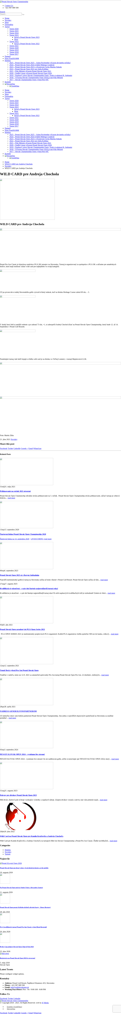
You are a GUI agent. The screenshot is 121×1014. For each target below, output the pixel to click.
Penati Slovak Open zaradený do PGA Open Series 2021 (22, 629)
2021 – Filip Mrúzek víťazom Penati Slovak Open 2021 (30, 71)
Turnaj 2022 (14, 42)
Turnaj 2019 (14, 50)
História (8, 61)
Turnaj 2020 (14, 48)
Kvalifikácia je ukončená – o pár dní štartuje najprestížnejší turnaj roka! (29, 589)
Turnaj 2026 (14, 29)
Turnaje (7, 854)
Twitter (10, 448)
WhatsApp (37, 448)
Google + (24, 448)
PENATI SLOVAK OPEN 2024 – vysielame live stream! (22, 754)
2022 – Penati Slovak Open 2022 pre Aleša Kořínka (28, 69)
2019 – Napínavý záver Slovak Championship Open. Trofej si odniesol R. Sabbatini (40, 75)
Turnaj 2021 (14, 46)
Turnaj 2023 (14, 35)
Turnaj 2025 (14, 31)
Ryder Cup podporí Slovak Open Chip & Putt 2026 (17, 947)
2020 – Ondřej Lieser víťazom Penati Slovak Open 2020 (30, 73)
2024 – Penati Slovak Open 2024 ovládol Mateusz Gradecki (31, 65)
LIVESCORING (37, 539)
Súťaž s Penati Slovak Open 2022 (26, 44)
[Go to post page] (26, 485)
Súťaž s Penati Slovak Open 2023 (26, 37)
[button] (2, 12)
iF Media (45, 1003)
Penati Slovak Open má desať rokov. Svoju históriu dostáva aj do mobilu (24, 868)
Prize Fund (12, 58)
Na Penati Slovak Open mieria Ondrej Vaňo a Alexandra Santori (21, 887)
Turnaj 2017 (14, 54)
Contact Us (9, 6)
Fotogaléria (9, 25)
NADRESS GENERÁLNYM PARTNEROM (18, 711)
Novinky (8, 20)
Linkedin (17, 999)
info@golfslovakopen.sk (20, 987)
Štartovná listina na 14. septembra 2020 (14, 539)
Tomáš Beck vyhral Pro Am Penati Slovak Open (19, 670)
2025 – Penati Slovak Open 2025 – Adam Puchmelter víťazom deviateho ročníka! (40, 63)
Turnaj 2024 (14, 33)
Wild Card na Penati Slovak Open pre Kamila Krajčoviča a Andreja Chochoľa (31, 836)
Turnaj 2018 (14, 52)
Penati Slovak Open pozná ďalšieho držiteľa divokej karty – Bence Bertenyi (25, 907)
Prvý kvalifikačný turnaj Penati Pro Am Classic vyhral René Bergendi (23, 927)
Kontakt (8, 82)
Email (30, 448)
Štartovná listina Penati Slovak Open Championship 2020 (23, 534)
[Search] (23, 14)
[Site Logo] (14, 2)
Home (7, 18)
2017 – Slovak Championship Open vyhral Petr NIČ (29, 80)
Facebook (3, 448)
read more (11, 498)
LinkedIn (17, 448)
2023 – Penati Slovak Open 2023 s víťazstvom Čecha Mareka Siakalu (35, 67)
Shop (7, 22)
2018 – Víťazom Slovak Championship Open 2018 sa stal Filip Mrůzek (36, 78)
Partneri (8, 56)
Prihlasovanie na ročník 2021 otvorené (15, 491)
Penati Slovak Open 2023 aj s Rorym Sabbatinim (19, 575)
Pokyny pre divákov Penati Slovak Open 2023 (18, 795)
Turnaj (7, 27)
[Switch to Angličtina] (65, 86)
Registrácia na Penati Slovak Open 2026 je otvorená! (17, 958)
